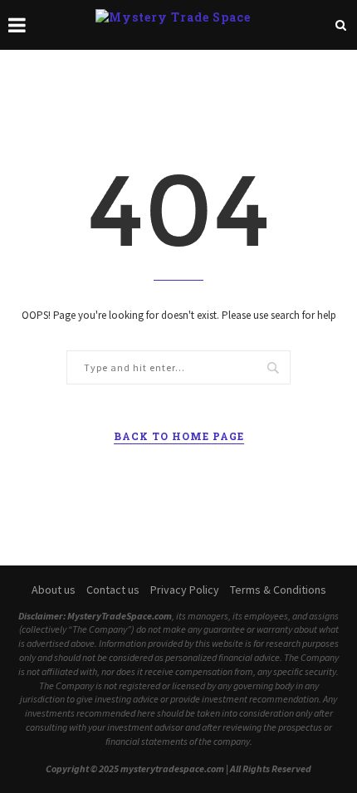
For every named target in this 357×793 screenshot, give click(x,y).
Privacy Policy (184, 589)
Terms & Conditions (278, 589)
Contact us (112, 589)
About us (54, 589)
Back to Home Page (179, 436)
